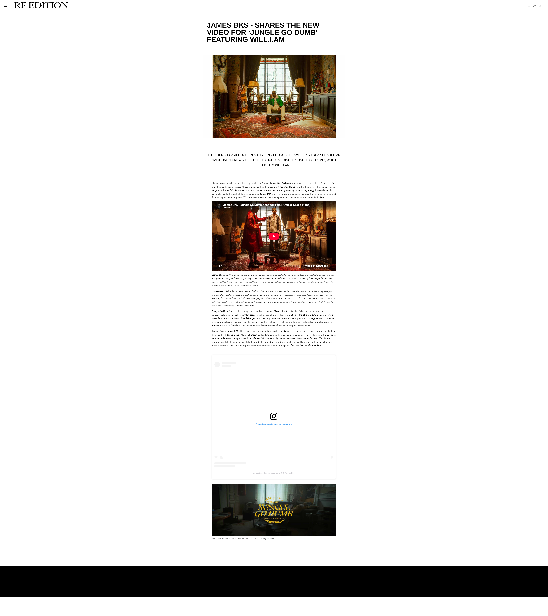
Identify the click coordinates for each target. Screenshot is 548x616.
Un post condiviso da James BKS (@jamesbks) (274, 473)
